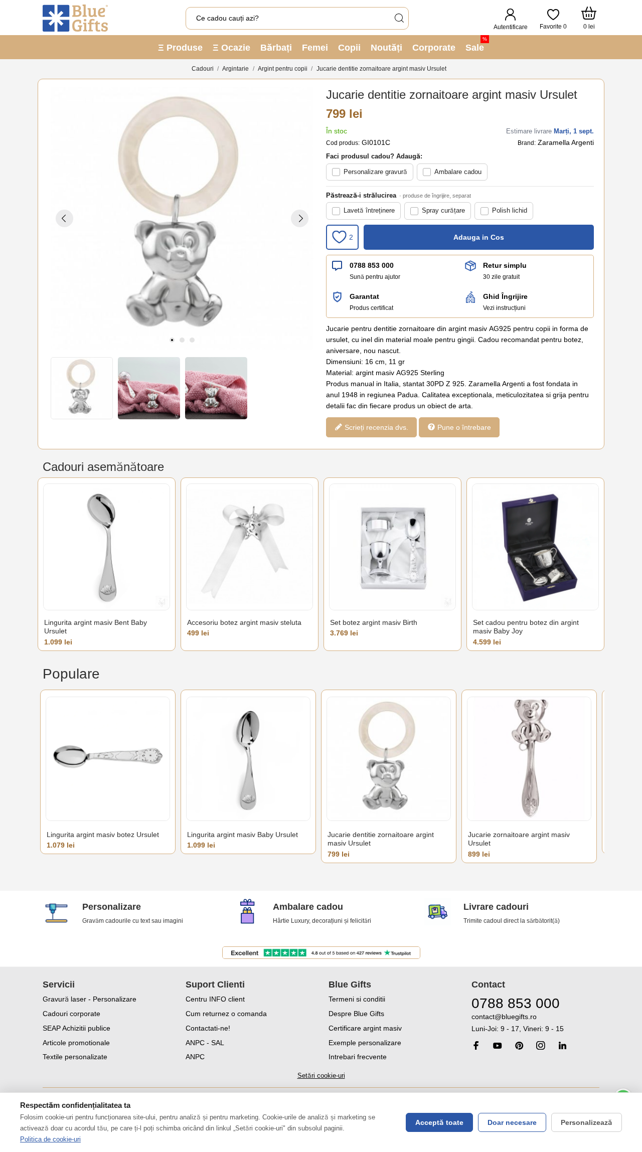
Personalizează (586, 1122)
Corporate (433, 48)
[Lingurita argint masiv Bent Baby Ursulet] (106, 547)
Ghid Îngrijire (505, 296)
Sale (476, 44)
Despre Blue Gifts (356, 1014)
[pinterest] (519, 1045)
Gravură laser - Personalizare (89, 999)
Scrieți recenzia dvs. (375, 427)
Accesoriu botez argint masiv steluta (244, 622)
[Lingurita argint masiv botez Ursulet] (108, 759)
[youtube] (498, 1046)
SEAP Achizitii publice (76, 1028)
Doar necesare (512, 1122)
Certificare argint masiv (365, 1028)
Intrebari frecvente (358, 1057)
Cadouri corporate (71, 1014)
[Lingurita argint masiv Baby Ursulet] (248, 759)
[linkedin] (562, 1045)
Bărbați (276, 48)
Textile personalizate (75, 1057)
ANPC (195, 1057)
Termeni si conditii (357, 999)
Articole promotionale (76, 1043)
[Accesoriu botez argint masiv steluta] (249, 547)
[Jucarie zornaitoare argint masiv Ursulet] (529, 759)
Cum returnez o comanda (226, 1014)
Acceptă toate (439, 1122)
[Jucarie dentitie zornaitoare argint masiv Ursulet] (389, 759)
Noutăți (386, 48)
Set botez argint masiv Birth (373, 622)
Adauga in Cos (478, 237)
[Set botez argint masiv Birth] (392, 547)
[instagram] (541, 1045)
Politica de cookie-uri (50, 1139)
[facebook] (476, 1045)
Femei (315, 48)
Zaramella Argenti (566, 142)
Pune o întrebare (463, 427)
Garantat (364, 296)
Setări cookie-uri (321, 1075)
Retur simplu (505, 265)
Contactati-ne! (208, 1028)
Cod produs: (343, 142)
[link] (535, 1023)
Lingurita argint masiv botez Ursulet (103, 835)
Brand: (527, 142)
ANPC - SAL (205, 1043)
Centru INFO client (215, 999)
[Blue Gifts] (75, 18)
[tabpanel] (182, 218)
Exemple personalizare (365, 1043)
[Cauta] (399, 18)
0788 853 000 (372, 265)
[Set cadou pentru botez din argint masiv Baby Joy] (535, 547)
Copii (349, 48)
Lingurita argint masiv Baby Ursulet (242, 835)
